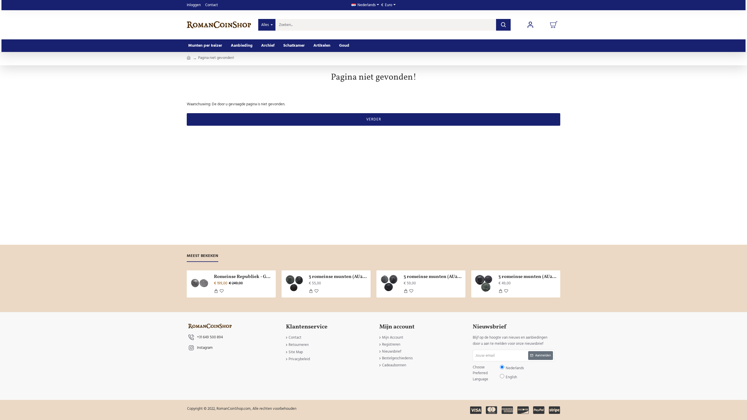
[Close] (423, 167)
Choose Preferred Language (343, 214)
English (391, 214)
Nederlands (376, 214)
